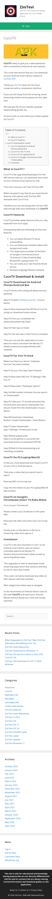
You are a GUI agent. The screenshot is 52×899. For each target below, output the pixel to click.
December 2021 (12, 788)
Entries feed (10, 852)
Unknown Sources (27, 299)
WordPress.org (12, 860)
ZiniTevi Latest (12, 735)
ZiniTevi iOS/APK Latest (16, 732)
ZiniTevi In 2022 (12, 717)
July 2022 (9, 773)
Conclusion (15, 163)
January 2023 (11, 770)
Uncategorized (12, 702)
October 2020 (11, 814)
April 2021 (10, 807)
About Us (14, 890)
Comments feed (12, 856)
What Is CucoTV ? (18, 137)
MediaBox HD (11, 694)
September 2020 (13, 818)
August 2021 (11, 796)
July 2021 (9, 799)
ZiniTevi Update (12, 739)
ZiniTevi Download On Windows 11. (22, 650)
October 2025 (11, 766)
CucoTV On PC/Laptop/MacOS (23, 154)
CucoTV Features (18, 140)
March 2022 (10, 781)
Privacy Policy (36, 890)
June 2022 (9, 777)
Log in (8, 849)
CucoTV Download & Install (18, 143)
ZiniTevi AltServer (13, 709)
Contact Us (24, 890)
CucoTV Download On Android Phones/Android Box (23, 147)
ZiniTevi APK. (10, 78)
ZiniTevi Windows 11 (15, 743)
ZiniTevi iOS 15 (12, 724)
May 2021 (9, 803)
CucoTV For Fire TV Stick (20, 151)
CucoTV (8, 691)
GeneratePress (37, 895)
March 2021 (10, 811)
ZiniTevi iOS (10, 721)
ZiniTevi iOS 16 (12, 728)
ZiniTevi (27, 7)
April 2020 (10, 825)
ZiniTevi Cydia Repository (17, 646)
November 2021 (12, 792)
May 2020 (9, 822)
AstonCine (9, 687)
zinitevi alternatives (14, 706)
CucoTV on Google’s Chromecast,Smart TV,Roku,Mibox (26, 158)
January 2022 (11, 785)
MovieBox (9, 698)
